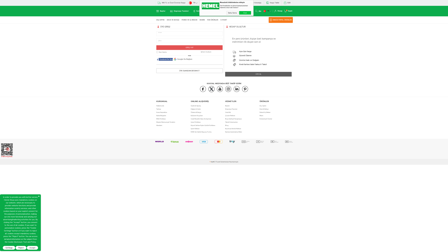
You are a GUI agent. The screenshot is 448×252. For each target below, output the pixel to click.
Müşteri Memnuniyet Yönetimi (165, 122)
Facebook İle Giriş (166, 59)
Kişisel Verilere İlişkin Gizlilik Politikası (203, 125)
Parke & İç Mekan (265, 112)
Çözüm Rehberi (230, 116)
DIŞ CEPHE (160, 20)
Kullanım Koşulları (197, 116)
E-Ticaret (217, 162)
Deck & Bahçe (264, 109)
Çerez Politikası (196, 122)
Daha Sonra (232, 13)
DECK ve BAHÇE (173, 20)
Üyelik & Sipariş (196, 106)
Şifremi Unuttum (206, 52)
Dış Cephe (263, 106)
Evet (245, 13)
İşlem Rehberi (195, 129)
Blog (226, 125)
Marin (261, 116)
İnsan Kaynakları (161, 112)
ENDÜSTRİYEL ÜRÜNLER (282, 20)
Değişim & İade (196, 109)
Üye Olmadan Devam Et (189, 71)
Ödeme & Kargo (196, 112)
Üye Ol (258, 74)
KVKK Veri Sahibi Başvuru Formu (201, 132)
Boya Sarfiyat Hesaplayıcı (233, 119)
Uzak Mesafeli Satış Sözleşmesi (201, 119)
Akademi (159, 125)
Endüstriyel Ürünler (266, 119)
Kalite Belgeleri (161, 116)
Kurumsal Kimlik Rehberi (233, 129)
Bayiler (227, 106)
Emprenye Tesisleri (231, 109)
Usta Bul (228, 112)
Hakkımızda (160, 106)
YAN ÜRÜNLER (212, 20)
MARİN (202, 20)
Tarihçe (158, 109)
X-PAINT (223, 20)
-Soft (212, 162)
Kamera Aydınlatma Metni (233, 132)
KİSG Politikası (161, 119)
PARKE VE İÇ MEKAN (189, 20)
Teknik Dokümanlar (231, 122)
